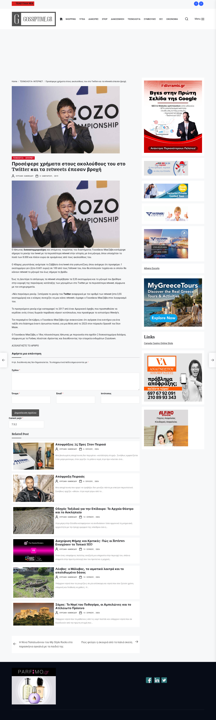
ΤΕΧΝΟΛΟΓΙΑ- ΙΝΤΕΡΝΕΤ (23, 158)
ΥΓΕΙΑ (82, 19)
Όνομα (16, 393)
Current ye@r (16, 418)
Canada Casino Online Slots (158, 343)
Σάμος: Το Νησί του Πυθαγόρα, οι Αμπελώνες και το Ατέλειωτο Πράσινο (93, 606)
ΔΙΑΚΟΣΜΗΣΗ (117, 19)
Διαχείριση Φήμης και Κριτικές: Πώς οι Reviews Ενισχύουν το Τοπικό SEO (90, 542)
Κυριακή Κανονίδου (24, 176)
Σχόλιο (16, 370)
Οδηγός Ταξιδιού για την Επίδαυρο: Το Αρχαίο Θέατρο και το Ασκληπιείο (94, 510)
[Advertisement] (108, 51)
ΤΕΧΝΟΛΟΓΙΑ (134, 19)
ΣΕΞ (161, 19)
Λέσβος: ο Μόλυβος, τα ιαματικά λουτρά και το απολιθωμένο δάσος (89, 570)
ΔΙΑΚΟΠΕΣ (93, 19)
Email (59, 393)
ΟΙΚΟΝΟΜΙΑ (172, 19)
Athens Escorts (151, 268)
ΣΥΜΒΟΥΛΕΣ (150, 19)
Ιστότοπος (106, 393)
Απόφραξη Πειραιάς (70, 476)
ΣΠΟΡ (104, 19)
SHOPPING (71, 19)
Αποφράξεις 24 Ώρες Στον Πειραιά (80, 444)
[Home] (61, 19)
